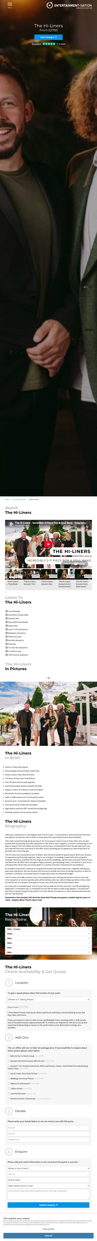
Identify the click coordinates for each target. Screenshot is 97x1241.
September (13, 625)
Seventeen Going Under (18, 615)
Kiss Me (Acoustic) (16, 640)
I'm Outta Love (14, 651)
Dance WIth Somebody (18, 622)
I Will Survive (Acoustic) (18, 655)
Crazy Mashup (14, 611)
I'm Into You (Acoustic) (18, 647)
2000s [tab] (9, 934)
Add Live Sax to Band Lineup (27, 1056)
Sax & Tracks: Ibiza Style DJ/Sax (28, 1073)
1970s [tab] (9, 948)
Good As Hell (13, 618)
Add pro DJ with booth (24, 1083)
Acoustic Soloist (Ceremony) (30, 1098)
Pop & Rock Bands (19, 499)
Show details (48, 1229)
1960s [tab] (9, 952)
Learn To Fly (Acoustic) (18, 629)
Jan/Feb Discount (23, 1093)
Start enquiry (47, 37)
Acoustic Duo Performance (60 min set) (32, 1061)
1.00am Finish (21, 1088)
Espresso (12, 644)
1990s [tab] (9, 938)
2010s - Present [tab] (13, 929)
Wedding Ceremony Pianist (26, 1078)
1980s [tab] (9, 943)
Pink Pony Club (14, 636)
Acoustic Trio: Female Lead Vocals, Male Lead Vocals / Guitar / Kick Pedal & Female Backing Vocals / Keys (48, 1067)
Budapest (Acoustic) (17, 633)
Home (7, 499)
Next (90, 581)
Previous (7, 581)
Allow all (48, 1235)
